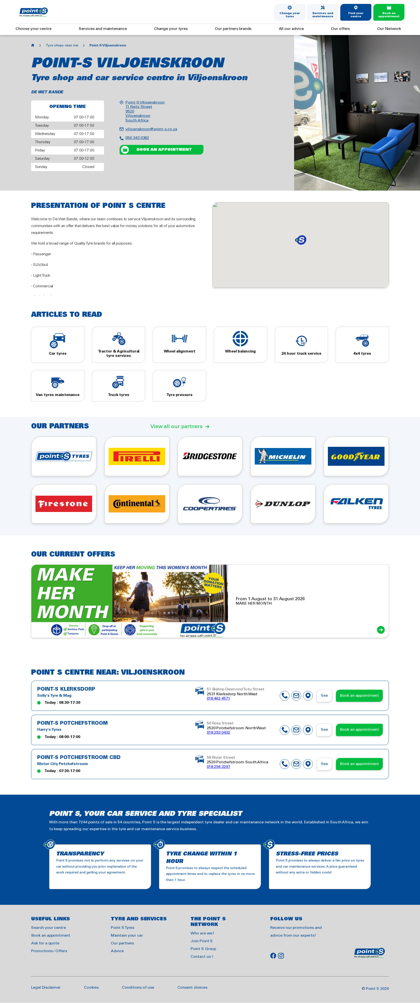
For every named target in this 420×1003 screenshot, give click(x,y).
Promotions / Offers (49, 951)
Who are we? (202, 933)
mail (296, 696)
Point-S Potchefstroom (72, 723)
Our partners (122, 943)
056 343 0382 (137, 138)
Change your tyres (290, 15)
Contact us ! (202, 957)
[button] (301, 240)
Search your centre (48, 928)
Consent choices (192, 987)
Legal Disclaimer (46, 987)
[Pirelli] (137, 456)
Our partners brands (233, 29)
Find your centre (356, 15)
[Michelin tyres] (283, 456)
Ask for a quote (45, 943)
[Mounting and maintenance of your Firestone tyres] (63, 503)
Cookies (91, 987)
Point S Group (203, 949)
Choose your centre (34, 29)
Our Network (389, 29)
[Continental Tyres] (137, 503)
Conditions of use (138, 987)
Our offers (340, 29)
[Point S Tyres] (63, 456)
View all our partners (176, 426)
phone (284, 696)
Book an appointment (389, 15)
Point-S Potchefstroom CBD (79, 758)
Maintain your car (127, 935)
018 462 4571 (218, 698)
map (308, 696)
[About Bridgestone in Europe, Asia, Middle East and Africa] (210, 456)
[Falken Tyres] (356, 503)
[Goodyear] (356, 456)
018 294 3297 (218, 767)
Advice (117, 951)
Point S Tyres (122, 928)
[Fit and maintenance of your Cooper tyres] (210, 503)
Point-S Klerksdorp (66, 689)
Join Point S (202, 941)
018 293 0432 (218, 732)
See (324, 695)
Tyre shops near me (62, 45)
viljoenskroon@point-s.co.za (151, 129)
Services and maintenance (322, 15)
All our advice (291, 29)
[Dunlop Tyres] (283, 503)
